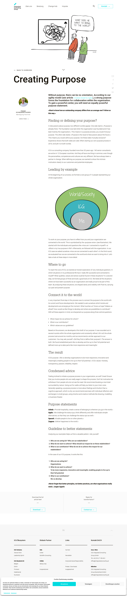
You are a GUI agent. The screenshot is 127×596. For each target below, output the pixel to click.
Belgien (16, 564)
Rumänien (17, 575)
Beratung (40, 6)
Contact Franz (23, 118)
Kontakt (104, 6)
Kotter (41, 552)
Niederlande (17, 572)
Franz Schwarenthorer (23, 111)
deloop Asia (43, 564)
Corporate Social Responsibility (74, 561)
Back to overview (24, 70)
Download (36, 510)
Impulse (65, 6)
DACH (15, 566)
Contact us (88, 510)
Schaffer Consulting (45, 555)
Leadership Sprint (19, 555)
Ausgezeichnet (69, 569)
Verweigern (88, 584)
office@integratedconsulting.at (100, 561)
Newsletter (68, 555)
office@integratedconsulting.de (100, 575)
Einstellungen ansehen (113, 584)
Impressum (13, 593)
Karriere (67, 550)
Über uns (28, 6)
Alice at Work (18, 552)
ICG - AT (17, 6)
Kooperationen (44, 569)
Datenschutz (7, 593)
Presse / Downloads (71, 566)
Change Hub (52, 6)
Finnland (16, 569)
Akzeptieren (64, 584)
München (94, 566)
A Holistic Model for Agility (83, 98)
